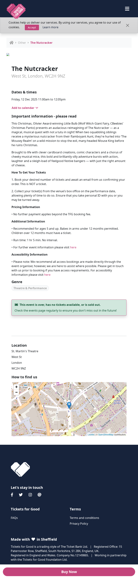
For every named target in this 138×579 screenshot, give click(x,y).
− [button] (16, 392)
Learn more (50, 27)
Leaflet (91, 434)
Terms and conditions (84, 518)
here (73, 247)
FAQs (14, 518)
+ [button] (16, 387)
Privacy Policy (79, 524)
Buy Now (69, 571)
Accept (32, 27)
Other (22, 43)
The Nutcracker (41, 43)
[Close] (127, 25)
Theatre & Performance (30, 288)
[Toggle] (127, 8)
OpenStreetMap (106, 434)
